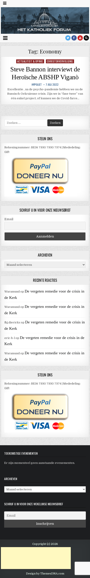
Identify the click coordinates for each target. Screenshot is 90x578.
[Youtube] (80, 38)
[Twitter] (68, 38)
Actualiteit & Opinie (30, 61)
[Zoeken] (86, 38)
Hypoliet (37, 84)
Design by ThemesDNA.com (45, 573)
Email (8, 219)
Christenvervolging (60, 61)
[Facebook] (74, 38)
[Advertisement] (36, 558)
